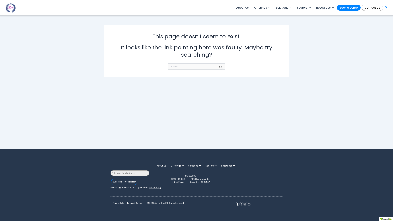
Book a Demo (349, 8)
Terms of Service (134, 203)
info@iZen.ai (178, 182)
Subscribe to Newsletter (124, 181)
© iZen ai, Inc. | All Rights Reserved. (165, 203)
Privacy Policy (155, 187)
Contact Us (372, 8)
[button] (268, 8)
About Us (242, 8)
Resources (323, 8)
